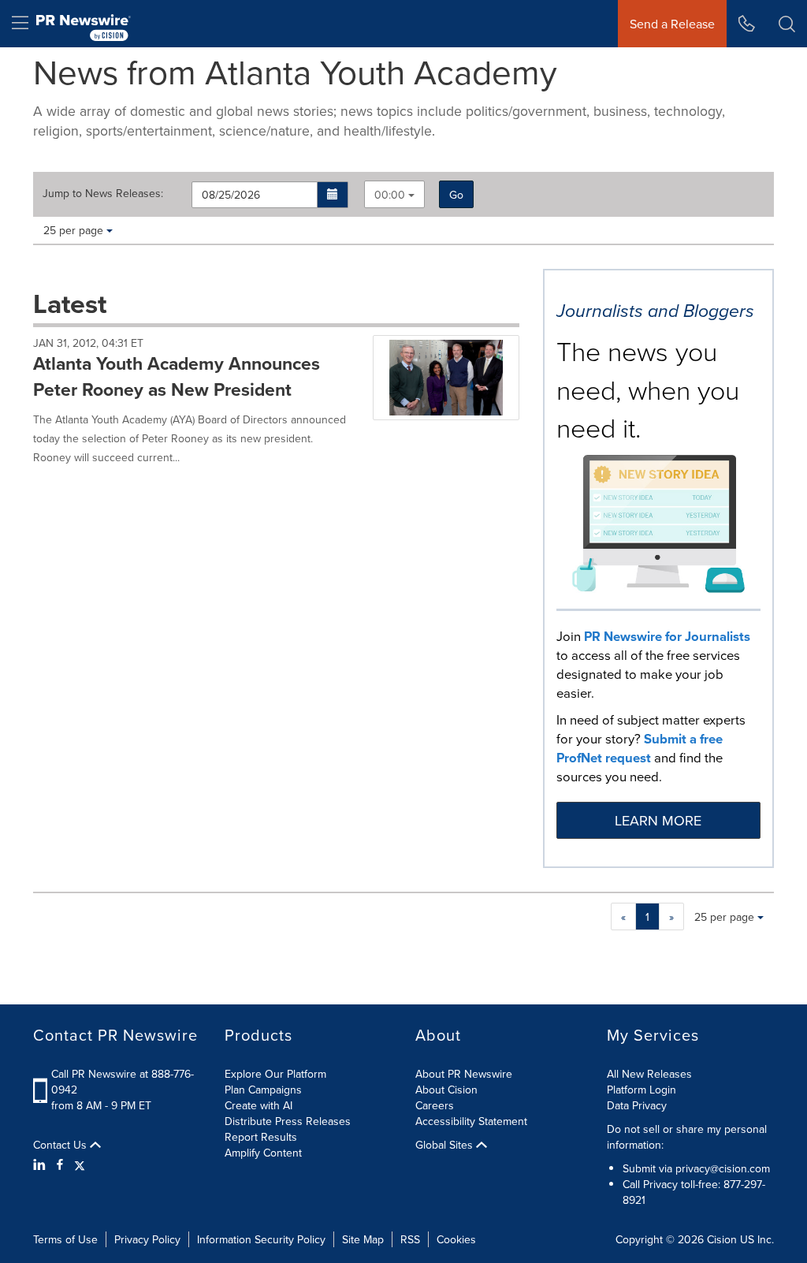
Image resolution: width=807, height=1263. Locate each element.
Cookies (456, 1239)
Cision (722, 1239)
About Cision (446, 1089)
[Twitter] (79, 1164)
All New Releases (649, 1074)
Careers (434, 1105)
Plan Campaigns (263, 1089)
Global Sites (445, 1145)
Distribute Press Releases (288, 1121)
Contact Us (61, 1145)
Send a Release (672, 23)
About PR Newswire (463, 1074)
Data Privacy (637, 1105)
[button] (333, 194)
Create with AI (258, 1105)
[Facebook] (60, 1164)
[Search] (787, 23)
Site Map (363, 1239)
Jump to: (103, 193)
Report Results (261, 1137)
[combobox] (394, 194)
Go (456, 195)
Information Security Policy (261, 1239)
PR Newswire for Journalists (667, 636)
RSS (410, 1239)
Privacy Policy (147, 1239)
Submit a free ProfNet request (639, 748)
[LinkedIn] (41, 1164)
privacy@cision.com (722, 1168)
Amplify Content (263, 1153)
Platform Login (641, 1089)
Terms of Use (65, 1239)
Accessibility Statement (471, 1121)
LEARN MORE (658, 820)
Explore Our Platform (275, 1074)
